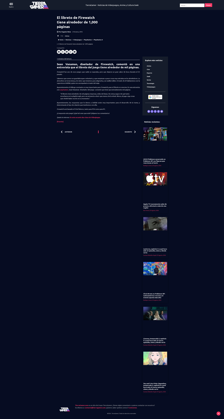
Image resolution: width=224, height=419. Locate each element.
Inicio (61, 40)
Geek (148, 76)
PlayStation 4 (98, 40)
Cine (148, 69)
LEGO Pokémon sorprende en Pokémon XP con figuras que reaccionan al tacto (154, 161)
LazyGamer (64, 90)
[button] (59, 52)
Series (149, 80)
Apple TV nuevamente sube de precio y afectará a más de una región (155, 206)
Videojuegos (77, 40)
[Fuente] (60, 122)
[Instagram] (155, 111)
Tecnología (150, 83)
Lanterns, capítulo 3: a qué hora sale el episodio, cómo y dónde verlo (155, 251)
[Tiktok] (158, 111)
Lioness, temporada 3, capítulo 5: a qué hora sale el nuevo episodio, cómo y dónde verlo (154, 340)
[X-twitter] (152, 111)
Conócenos (132, 408)
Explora (11, 7)
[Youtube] (161, 111)
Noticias (68, 40)
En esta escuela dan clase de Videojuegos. (85, 117)
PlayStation (88, 40)
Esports (149, 73)
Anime (149, 66)
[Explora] (11, 4)
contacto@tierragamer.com (95, 408)
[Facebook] (148, 111)
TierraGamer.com (81, 405)
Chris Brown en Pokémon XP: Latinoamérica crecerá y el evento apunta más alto (154, 295)
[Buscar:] (192, 5)
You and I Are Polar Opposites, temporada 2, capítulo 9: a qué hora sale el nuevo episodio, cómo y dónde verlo (154, 386)
